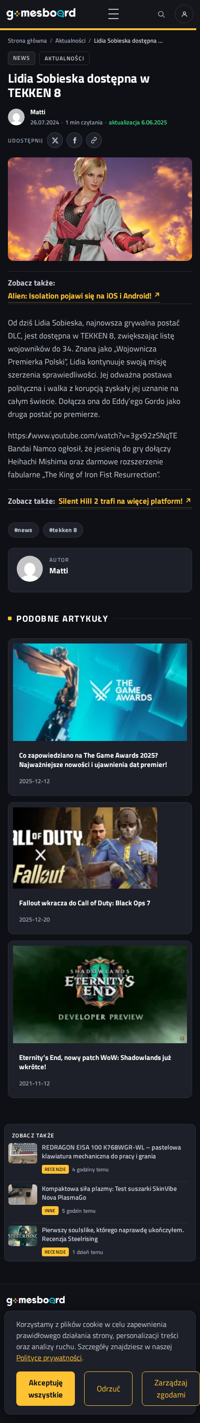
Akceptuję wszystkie (45, 1389)
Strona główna (27, 40)
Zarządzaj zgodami (170, 1389)
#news (23, 530)
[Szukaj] (161, 14)
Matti (38, 112)
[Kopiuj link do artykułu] (94, 140)
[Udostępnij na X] (55, 140)
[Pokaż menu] (113, 14)
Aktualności (70, 40)
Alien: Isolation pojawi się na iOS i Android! (84, 296)
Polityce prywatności (49, 1357)
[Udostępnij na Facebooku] (74, 140)
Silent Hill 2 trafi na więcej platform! (125, 501)
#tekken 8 (63, 530)
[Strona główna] (41, 14)
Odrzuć (108, 1389)
